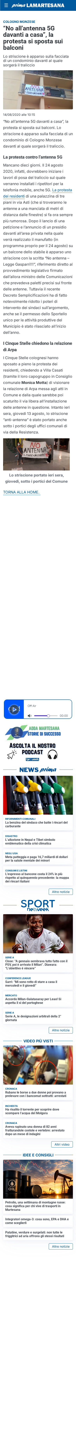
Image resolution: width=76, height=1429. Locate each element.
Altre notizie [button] (61, 892)
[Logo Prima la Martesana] (38, 5)
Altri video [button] (62, 1144)
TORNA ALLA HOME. (22, 492)
